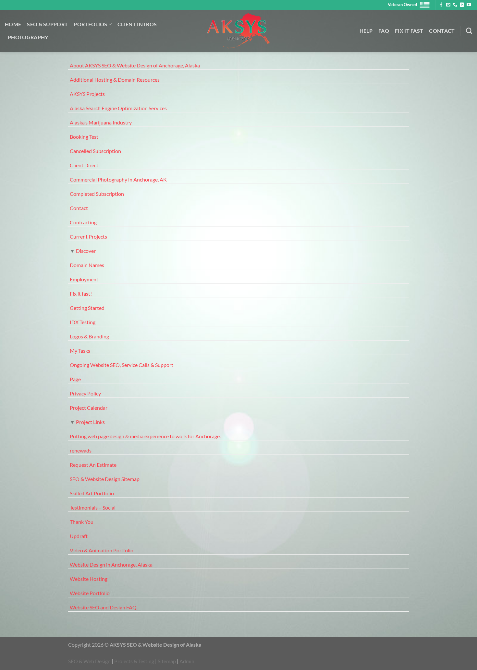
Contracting (83, 222)
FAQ (383, 31)
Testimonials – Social (93, 507)
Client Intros (137, 24)
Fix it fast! (81, 293)
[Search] (469, 31)
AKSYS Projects (87, 94)
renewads (81, 450)
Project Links (90, 422)
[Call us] (455, 5)
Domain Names (87, 265)
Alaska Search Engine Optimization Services (118, 108)
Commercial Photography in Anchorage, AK (118, 179)
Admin (186, 661)
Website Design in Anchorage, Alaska (111, 564)
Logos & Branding (89, 336)
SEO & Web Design (89, 661)
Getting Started (87, 308)
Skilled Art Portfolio (92, 493)
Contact (442, 31)
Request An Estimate (93, 465)
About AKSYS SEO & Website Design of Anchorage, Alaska (135, 65)
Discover (86, 251)
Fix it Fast (409, 31)
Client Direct (84, 165)
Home (13, 24)
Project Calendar (88, 408)
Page (75, 379)
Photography (28, 37)
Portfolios (90, 24)
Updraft (79, 536)
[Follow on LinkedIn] (462, 5)
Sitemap (167, 661)
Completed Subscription (97, 194)
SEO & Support (47, 24)
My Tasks (80, 350)
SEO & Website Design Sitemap (105, 479)
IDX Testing (82, 322)
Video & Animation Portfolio (101, 550)
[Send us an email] (448, 5)
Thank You (81, 522)
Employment (84, 279)
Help (366, 31)
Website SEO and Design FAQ (103, 607)
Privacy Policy (85, 393)
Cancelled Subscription (95, 151)
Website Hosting (88, 579)
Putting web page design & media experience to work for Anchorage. (145, 436)
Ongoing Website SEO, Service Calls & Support (121, 365)
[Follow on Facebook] (441, 5)
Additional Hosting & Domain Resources (115, 79)
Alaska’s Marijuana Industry (101, 122)
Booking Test (84, 137)
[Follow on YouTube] (469, 5)
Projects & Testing (134, 661)
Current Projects (88, 236)
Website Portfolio (90, 593)
